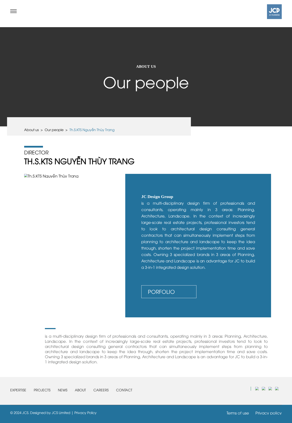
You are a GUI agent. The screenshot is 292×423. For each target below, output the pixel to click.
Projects (42, 390)
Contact (124, 390)
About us (31, 129)
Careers (101, 390)
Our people (54, 129)
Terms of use (238, 412)
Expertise (18, 390)
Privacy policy (268, 412)
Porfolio (161, 291)
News (62, 390)
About (80, 390)
